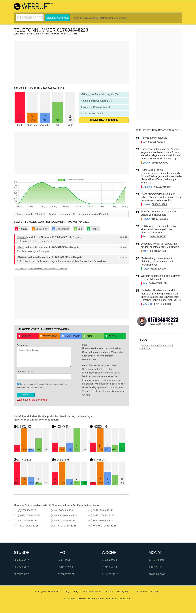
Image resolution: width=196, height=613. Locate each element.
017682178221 (66, 574)
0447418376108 (158, 283)
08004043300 (159, 204)
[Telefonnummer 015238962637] (107, 484)
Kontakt (155, 591)
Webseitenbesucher (92, 591)
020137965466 (162, 186)
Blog (67, 591)
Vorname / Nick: (25, 371)
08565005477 (21, 560)
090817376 (155, 567)
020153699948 (162, 304)
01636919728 (109, 560)
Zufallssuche (141, 591)
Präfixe (109, 591)
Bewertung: (22, 345)
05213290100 (158, 268)
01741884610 (109, 567)
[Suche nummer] (29, 15)
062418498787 (158, 236)
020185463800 (157, 574)
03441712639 (65, 567)
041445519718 (110, 574)
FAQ (76, 591)
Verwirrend (50, 336)
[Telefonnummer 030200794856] (69, 451)
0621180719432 (158, 251)
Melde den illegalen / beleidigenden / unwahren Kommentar (41, 269)
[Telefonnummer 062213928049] (69, 484)
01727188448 (156, 560)
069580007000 (160, 162)
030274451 (64, 560)
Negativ (25, 336)
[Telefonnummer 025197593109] (107, 451)
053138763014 (156, 142)
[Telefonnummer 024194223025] (31, 451)
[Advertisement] (71, 62)
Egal (89, 336)
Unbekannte (72, 336)
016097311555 (159, 219)
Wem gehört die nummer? (47, 591)
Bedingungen (39, 384)
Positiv (112, 336)
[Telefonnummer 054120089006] (31, 484)
